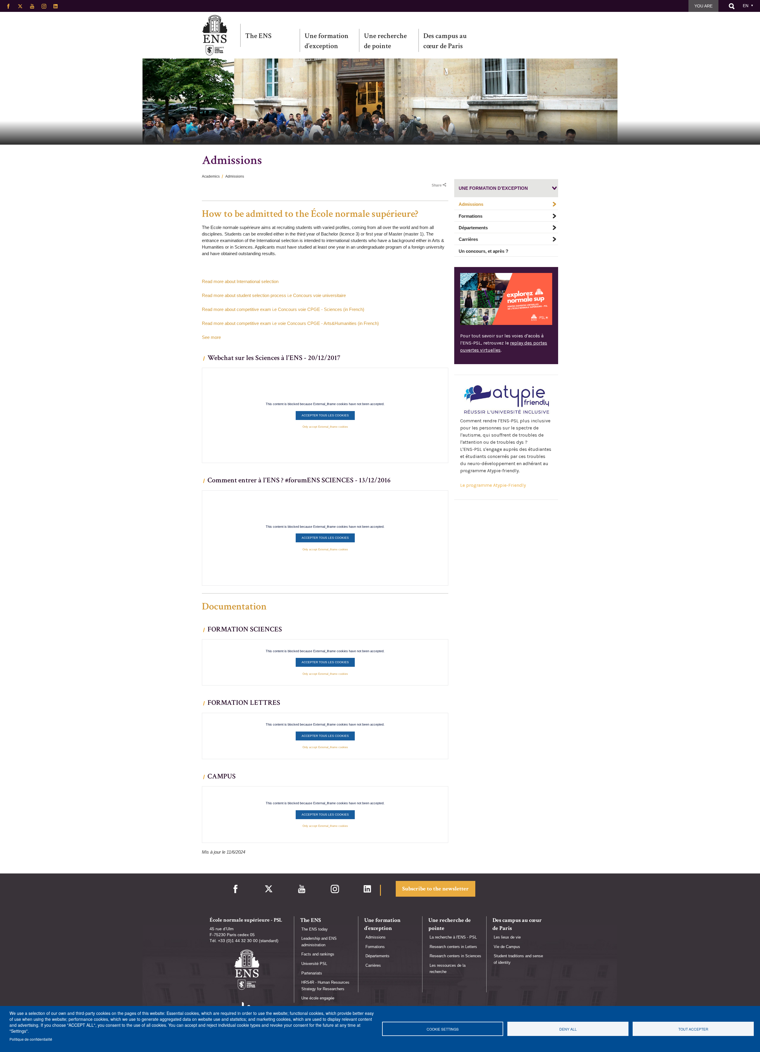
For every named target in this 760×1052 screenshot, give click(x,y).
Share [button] (437, 185)
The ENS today (314, 929)
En (745, 5)
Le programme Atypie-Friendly (493, 485)
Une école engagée (317, 998)
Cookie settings (443, 1029)
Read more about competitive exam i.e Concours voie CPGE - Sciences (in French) (283, 309)
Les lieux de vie (507, 937)
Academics (211, 176)
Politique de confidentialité (31, 1039)
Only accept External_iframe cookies (325, 426)
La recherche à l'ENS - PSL (453, 937)
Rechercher (731, 6)
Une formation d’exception (327, 40)
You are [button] (703, 6)
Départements (473, 227)
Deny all (568, 1029)
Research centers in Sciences (455, 956)
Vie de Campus (507, 946)
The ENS (258, 35)
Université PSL (314, 963)
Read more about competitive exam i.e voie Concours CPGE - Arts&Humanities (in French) (290, 323)
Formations (470, 216)
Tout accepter (693, 1029)
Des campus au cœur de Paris (445, 40)
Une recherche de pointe (385, 40)
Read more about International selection (240, 281)
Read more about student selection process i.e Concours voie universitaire (274, 295)
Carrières (468, 239)
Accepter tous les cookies (325, 415)
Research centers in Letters (453, 946)
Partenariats (311, 973)
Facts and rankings (317, 954)
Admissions (471, 204)
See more (211, 337)
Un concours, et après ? (483, 251)
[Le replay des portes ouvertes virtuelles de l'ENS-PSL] (506, 298)
